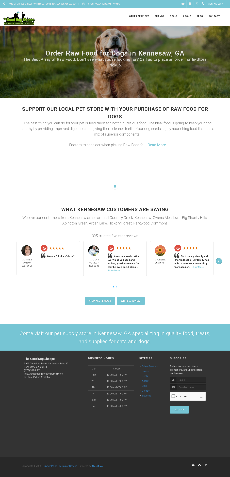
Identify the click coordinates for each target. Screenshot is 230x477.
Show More (114, 270)
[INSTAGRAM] (196, 4)
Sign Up (179, 409)
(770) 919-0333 (32, 370)
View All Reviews (100, 301)
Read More (157, 145)
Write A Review (130, 301)
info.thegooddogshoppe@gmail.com (43, 373)
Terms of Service (68, 466)
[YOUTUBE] (183, 4)
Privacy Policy (50, 466)
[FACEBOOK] (190, 4)
